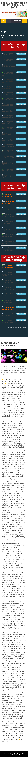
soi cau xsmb (17, 726)
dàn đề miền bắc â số (11, 459)
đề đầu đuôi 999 (17, 538)
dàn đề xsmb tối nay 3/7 (13, 462)
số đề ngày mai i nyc (13, 611)
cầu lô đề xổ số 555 (14, 414)
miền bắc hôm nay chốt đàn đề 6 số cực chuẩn (13, 549)
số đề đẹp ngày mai (14, 600)
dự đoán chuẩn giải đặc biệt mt (7, 274)
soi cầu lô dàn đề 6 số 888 (14, 702)
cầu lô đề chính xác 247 (14, 402)
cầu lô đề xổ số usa (12, 422)
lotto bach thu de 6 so (12, 546)
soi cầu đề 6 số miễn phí (12, 695)
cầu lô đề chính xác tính (14, 408)
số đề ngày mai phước (12, 617)
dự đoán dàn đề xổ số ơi (13, 486)
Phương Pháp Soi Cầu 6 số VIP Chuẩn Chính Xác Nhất (13, 594)
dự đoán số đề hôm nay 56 (13, 497)
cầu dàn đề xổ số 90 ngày (13, 395)
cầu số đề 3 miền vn (15, 430)
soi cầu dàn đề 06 (11, 625)
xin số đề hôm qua (16, 735)
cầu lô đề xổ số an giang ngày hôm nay (13, 416)
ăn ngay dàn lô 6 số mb (7, 128)
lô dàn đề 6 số (10, 542)
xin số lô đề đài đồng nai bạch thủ (13, 737)
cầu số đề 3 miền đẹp (11, 428)
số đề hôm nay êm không (14, 604)
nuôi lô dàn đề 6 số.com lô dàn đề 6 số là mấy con (13, 575)
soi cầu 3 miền (9, 621)
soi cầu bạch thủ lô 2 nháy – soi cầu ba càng (14, 5)
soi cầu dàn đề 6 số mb (12, 635)
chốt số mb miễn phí (14, 455)
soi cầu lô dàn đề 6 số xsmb (13, 710)
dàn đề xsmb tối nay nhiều (13, 472)
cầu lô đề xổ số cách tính (13, 418)
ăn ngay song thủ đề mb (7, 93)
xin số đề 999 (9, 732)
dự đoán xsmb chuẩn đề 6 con (11, 344)
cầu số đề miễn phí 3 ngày (14, 443)
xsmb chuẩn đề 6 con (12, 739)
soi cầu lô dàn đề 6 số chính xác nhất (14, 704)
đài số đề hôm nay (13, 534)
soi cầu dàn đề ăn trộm (12, 644)
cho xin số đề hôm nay (11, 451)
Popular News (17, 20)
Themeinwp (16, 754)
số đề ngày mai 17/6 (11, 610)
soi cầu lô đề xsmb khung (13, 722)
